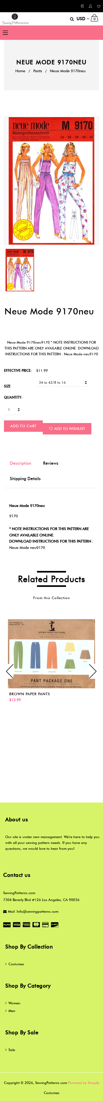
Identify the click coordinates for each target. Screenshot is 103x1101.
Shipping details (25, 478)
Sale (11, 1050)
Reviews (50, 463)
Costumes (16, 964)
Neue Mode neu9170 (27, 547)
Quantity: (13, 397)
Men (11, 1011)
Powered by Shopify (83, 1083)
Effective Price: (18, 370)
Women (14, 1003)
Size (7, 386)
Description (20, 463)
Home (20, 71)
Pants (37, 71)
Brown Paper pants (29, 694)
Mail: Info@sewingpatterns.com (33, 911)
